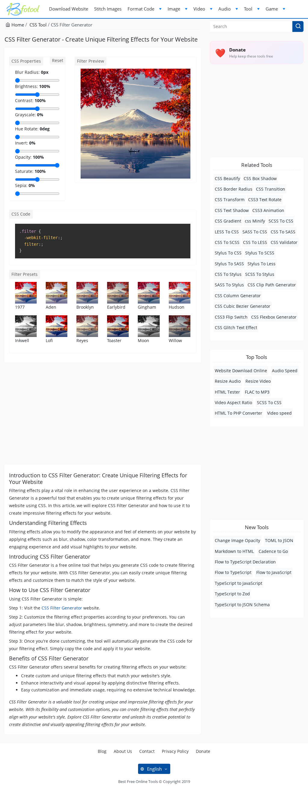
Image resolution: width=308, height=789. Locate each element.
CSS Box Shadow (260, 178)
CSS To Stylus (228, 274)
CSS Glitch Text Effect (236, 327)
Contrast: (24, 100)
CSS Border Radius (233, 189)
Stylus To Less (262, 264)
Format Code (141, 9)
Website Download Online (241, 370)
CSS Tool (38, 25)
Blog (102, 751)
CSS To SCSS (227, 242)
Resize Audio (228, 381)
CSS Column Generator (238, 295)
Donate (203, 751)
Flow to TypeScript (233, 572)
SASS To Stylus (229, 285)
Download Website (68, 9)
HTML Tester (227, 392)
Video (199, 9)
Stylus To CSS (228, 253)
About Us (123, 751)
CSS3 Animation (268, 210)
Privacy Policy (175, 751)
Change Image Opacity (237, 540)
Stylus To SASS (229, 264)
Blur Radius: (27, 72)
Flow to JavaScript (273, 572)
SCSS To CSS (281, 221)
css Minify (255, 221)
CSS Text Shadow (232, 210)
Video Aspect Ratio (233, 402)
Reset (57, 60)
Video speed (279, 413)
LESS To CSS (227, 232)
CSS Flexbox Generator (274, 317)
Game (272, 9)
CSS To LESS (255, 242)
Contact (147, 751)
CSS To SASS (283, 232)
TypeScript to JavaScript (238, 583)
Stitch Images (108, 9)
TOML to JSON (279, 540)
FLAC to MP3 (257, 392)
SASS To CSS (254, 232)
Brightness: (26, 86)
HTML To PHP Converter (238, 413)
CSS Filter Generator (62, 608)
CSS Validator (284, 242)
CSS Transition (270, 189)
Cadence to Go (273, 551)
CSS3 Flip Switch (231, 317)
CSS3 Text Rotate (265, 199)
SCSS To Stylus (259, 274)
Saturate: (24, 171)
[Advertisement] (103, 413)
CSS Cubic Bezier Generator (242, 306)
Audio (224, 9)
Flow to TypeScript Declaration (245, 562)
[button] (297, 26)
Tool (248, 9)
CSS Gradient (228, 221)
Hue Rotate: (26, 129)
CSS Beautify (227, 178)
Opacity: (23, 157)
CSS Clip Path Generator (272, 285)
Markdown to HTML (234, 551)
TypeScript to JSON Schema (242, 604)
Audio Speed (284, 370)
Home (17, 25)
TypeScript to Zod (232, 594)
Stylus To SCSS (259, 253)
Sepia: (21, 185)
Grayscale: (25, 114)
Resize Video (258, 381)
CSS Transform (230, 199)
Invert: (21, 143)
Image (174, 9)
